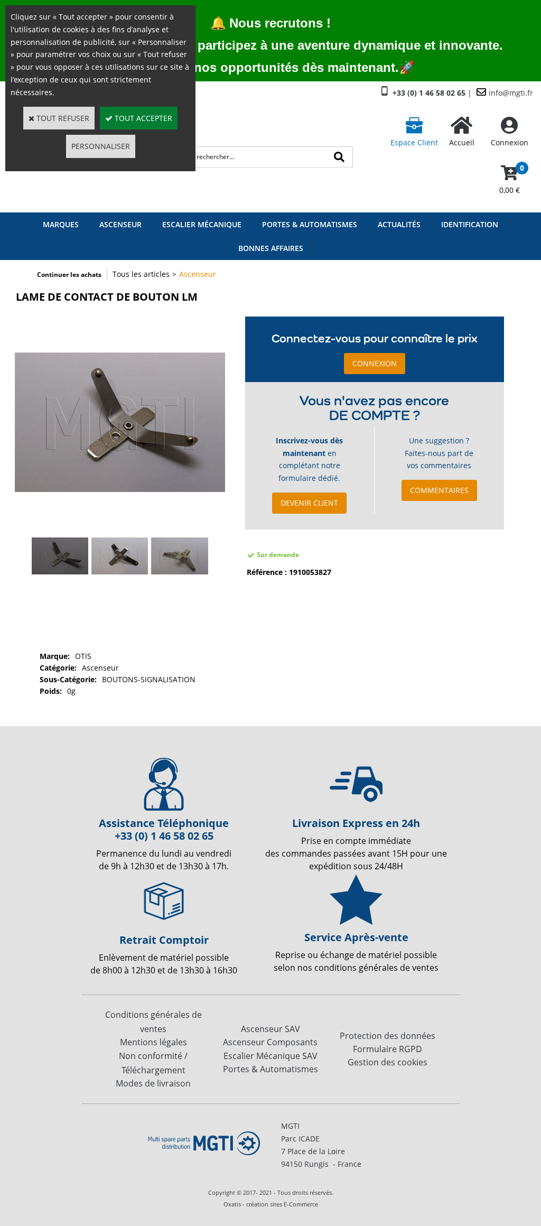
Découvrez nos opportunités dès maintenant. (263, 67)
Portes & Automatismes (309, 224)
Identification (469, 224)
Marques (61, 224)
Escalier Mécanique (201, 224)
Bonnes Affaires (270, 248)
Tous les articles (141, 274)
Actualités (399, 224)
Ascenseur (120, 224)
